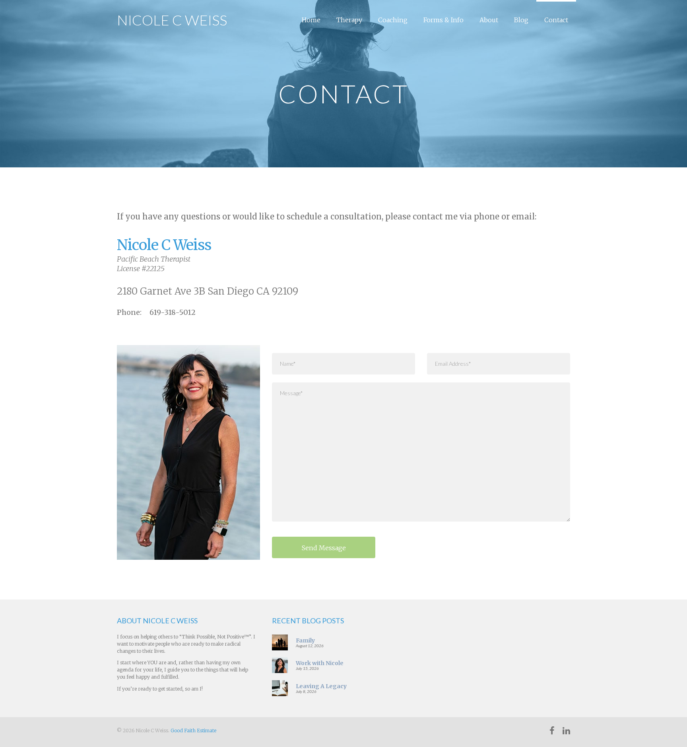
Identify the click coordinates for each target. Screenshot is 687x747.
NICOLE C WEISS (172, 20)
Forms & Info (443, 20)
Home (311, 20)
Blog (521, 20)
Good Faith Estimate (193, 730)
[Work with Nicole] (280, 664)
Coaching (393, 20)
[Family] (280, 641)
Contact (556, 20)
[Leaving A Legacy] (280, 687)
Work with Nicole (320, 663)
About (488, 20)
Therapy (349, 20)
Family (305, 640)
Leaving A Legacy (321, 686)
